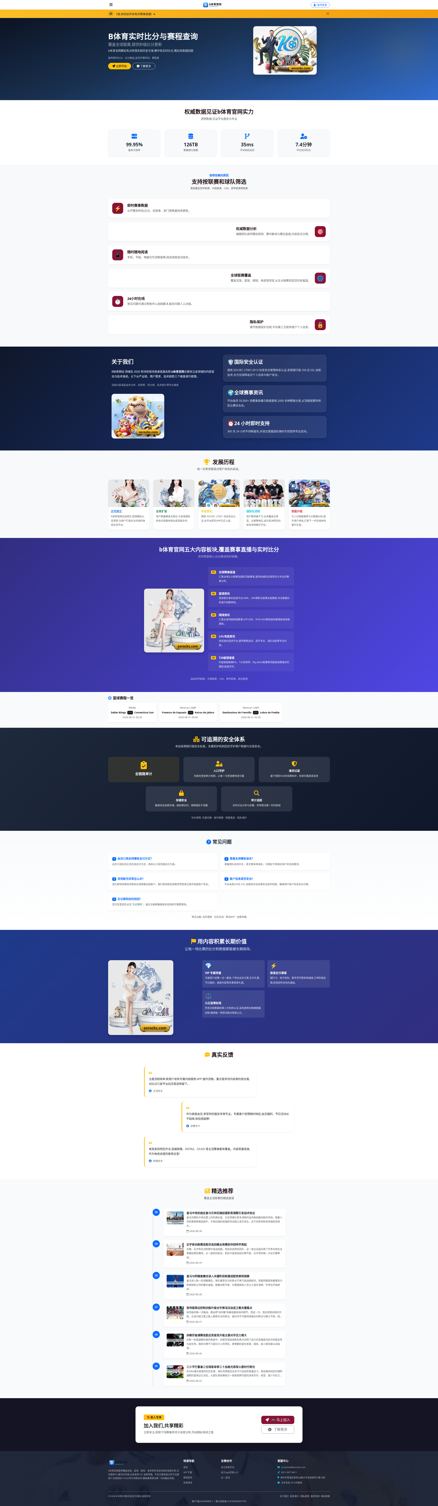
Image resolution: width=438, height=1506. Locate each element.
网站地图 (325, 1496)
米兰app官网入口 (229, 1472)
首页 (185, 1467)
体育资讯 (187, 1482)
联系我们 (294, 1496)
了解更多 (145, 66)
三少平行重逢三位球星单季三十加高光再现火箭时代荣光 (220, 1367)
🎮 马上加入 (280, 1420)
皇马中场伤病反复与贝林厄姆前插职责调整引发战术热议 (220, 1213)
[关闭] (328, 14)
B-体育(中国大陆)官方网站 (128, 1496)
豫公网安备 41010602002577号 (231, 1501)
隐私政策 (304, 1496)
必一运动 (225, 1477)
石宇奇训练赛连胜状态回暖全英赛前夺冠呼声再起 (216, 1244)
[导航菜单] (111, 4)
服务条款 (315, 1496)
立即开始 (121, 66)
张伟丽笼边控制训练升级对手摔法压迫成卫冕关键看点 (219, 1308)
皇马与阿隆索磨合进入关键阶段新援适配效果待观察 (217, 1276)
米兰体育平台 (227, 1467)
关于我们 (284, 1496)
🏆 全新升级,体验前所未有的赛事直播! (177, 14)
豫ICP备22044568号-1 (202, 1501)
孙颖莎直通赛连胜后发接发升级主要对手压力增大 (216, 1335)
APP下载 (187, 1472)
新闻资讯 (187, 1477)
